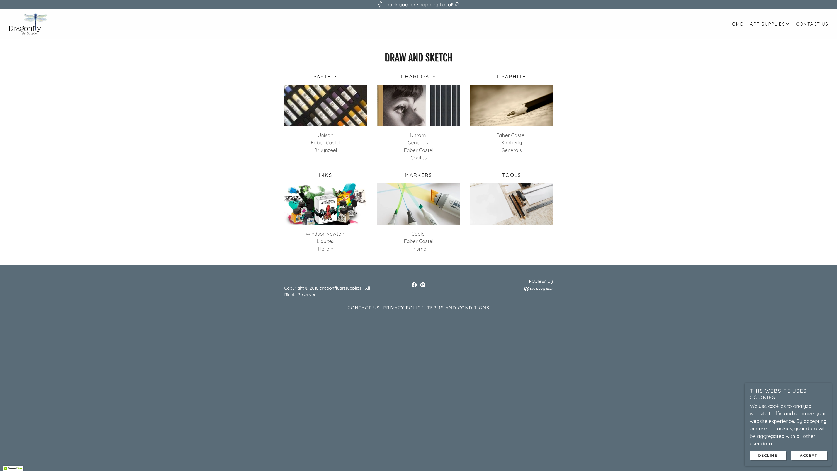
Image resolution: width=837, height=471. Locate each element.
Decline (767, 455)
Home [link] (735, 24)
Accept (808, 455)
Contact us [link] (812, 24)
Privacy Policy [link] (403, 307)
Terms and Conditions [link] (458, 307)
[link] (28, 23)
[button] (769, 24)
